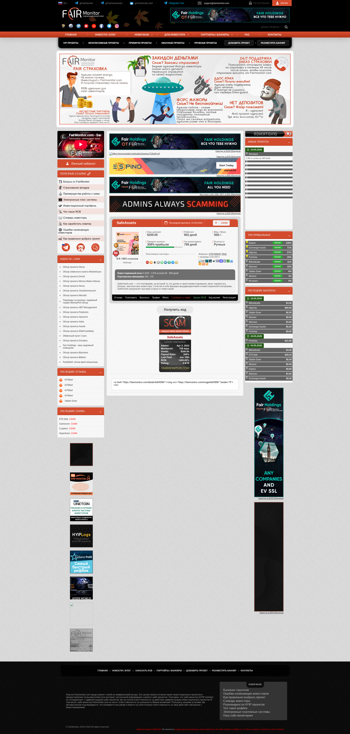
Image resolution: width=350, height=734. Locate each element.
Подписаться (203, 85)
